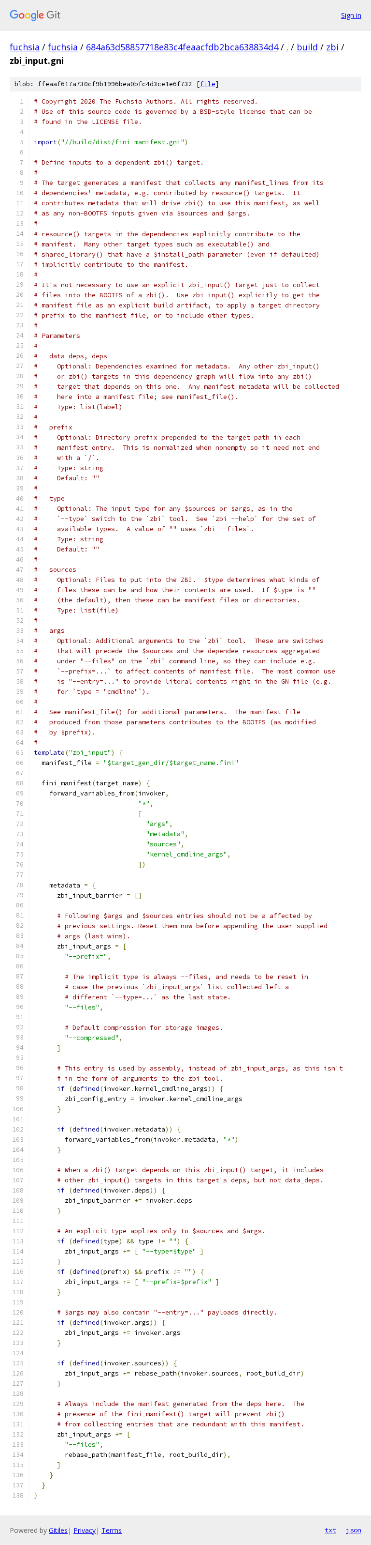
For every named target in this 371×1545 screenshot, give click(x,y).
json (353, 1530)
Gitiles (58, 1530)
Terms (111, 1530)
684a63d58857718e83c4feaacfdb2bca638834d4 (182, 47)
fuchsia (25, 47)
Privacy (84, 1530)
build (307, 47)
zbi (332, 47)
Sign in (351, 15)
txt (330, 1530)
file (207, 84)
